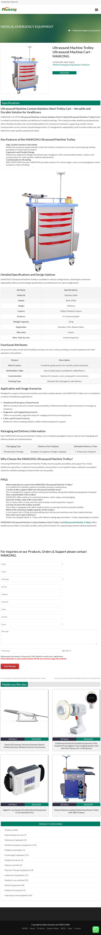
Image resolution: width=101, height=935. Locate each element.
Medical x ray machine (14, 880)
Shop (70, 928)
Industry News (53, 928)
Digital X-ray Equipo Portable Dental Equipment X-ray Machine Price (24, 811)
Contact (77, 928)
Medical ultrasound (13, 890)
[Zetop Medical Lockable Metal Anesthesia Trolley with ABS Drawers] (76, 802)
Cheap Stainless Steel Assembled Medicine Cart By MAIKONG (77, 678)
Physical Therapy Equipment (17, 870)
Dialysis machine (12, 865)
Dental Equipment (12, 885)
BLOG (63, 928)
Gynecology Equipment (15, 855)
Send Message (10, 666)
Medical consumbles (13, 850)
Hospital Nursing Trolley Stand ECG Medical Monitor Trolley (23, 678)
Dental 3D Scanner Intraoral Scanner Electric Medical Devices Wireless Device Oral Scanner (24, 745)
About (32, 928)
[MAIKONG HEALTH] (9, 11)
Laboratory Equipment (14, 875)
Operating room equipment (16, 895)
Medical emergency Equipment (86, 30)
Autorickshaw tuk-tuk (14, 835)
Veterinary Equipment (14, 840)
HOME (25, 928)
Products (85, 64)
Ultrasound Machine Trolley (77, 522)
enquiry (64, 72)
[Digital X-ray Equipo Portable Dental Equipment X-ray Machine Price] (25, 802)
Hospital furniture (12, 860)
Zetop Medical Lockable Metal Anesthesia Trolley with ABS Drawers (76, 811)
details (13, 739)
